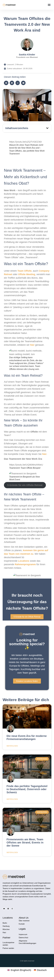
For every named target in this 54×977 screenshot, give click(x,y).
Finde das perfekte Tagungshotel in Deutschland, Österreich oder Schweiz (27, 789)
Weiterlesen (12, 746)
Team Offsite (24, 271)
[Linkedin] (8, 908)
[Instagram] (12, 908)
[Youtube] (4, 908)
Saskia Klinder (27, 54)
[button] (49, 5)
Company (44, 271)
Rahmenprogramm (25, 564)
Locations (24, 561)
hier (32, 345)
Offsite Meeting (26, 274)
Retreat (8, 274)
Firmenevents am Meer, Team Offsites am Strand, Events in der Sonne (25, 842)
